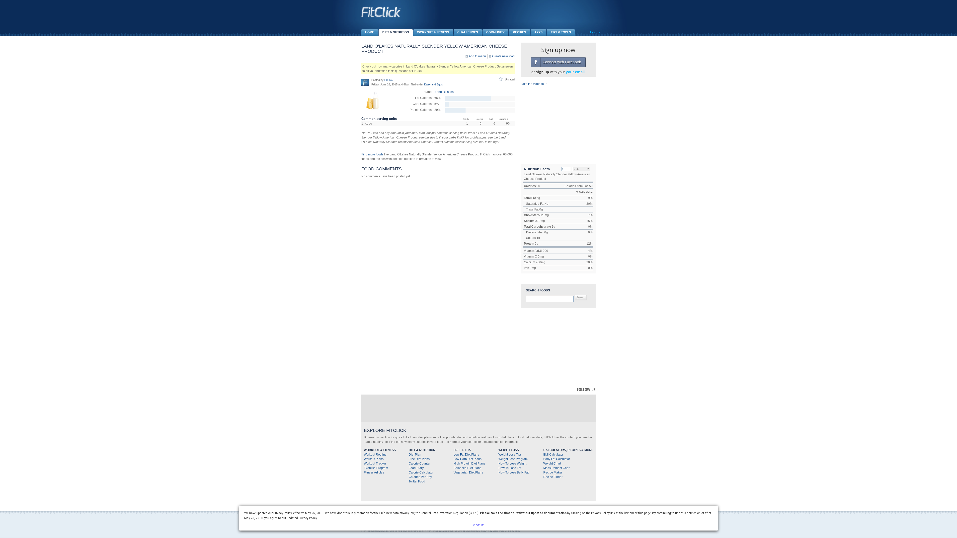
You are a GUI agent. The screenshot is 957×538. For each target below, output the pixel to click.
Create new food (503, 56)
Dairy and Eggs (433, 84)
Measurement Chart (556, 468)
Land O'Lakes (444, 92)
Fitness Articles (374, 472)
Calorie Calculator (421, 472)
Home (369, 32)
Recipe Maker (552, 472)
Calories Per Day (420, 477)
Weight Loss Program (513, 459)
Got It (478, 525)
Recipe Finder (552, 477)
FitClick (388, 79)
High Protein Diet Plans (469, 463)
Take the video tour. (534, 84)
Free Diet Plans (419, 459)
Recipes (519, 32)
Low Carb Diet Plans (467, 459)
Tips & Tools (561, 32)
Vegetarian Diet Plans (468, 472)
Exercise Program (376, 468)
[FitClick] (365, 82)
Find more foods (372, 154)
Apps (538, 32)
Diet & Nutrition (395, 32)
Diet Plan (415, 454)
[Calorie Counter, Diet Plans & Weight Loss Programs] (381, 12)
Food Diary (416, 468)
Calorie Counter (419, 463)
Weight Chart (552, 463)
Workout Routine (375, 454)
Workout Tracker (375, 463)
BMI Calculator (553, 454)
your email (575, 71)
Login (595, 32)
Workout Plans (374, 459)
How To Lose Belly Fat (513, 472)
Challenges (467, 32)
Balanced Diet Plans (467, 468)
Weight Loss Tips (510, 454)
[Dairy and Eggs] (372, 110)
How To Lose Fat (509, 468)
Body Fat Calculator (556, 459)
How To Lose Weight (512, 463)
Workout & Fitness (433, 32)
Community (495, 32)
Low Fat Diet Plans (466, 454)
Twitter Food (417, 481)
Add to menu (477, 56)
